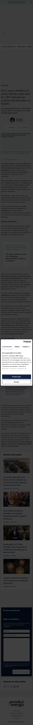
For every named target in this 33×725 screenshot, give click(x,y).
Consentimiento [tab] (7, 346)
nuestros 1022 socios (16, 356)
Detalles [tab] (17, 346)
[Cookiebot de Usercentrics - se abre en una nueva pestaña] (23, 342)
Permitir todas (16, 376)
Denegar (16, 382)
